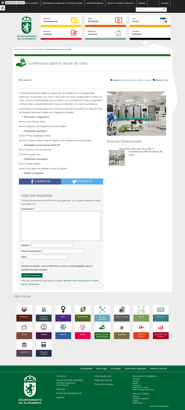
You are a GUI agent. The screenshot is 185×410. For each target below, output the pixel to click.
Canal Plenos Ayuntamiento (65, 383)
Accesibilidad (86, 368)
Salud (165, 80)
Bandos (135, 383)
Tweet (102, 80)
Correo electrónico (31, 251)
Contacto (61, 376)
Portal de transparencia (68, 393)
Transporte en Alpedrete (141, 399)
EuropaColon (88, 93)
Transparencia (50, 20)
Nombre (26, 245)
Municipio (142, 3)
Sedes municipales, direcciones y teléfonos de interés (62, 3)
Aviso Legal (101, 368)
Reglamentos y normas (140, 387)
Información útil (102, 376)
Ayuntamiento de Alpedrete (28, 3)
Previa (135, 20)
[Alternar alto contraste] (2, 2)
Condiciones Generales (135, 368)
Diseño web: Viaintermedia (159, 406)
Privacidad (116, 368)
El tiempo (136, 396)
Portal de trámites (103, 384)
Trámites (47, 32)
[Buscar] (164, 9)
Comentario (28, 209)
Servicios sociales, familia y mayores (31, 49)
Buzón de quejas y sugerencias (143, 390)
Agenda (60, 397)
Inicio (16, 49)
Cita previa (136, 379)
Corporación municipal (95, 3)
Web (23, 257)
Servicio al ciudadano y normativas (120, 3)
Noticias (60, 389)
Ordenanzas (137, 385)
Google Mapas (138, 403)
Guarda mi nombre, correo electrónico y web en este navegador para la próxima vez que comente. (56, 268)
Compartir (42, 181)
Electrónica (93, 20)
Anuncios (92, 32)
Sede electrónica (103, 380)
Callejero (136, 401)
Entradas (136, 32)
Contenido (165, 3)
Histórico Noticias (158, 368)
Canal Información (62, 385)
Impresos (136, 381)
